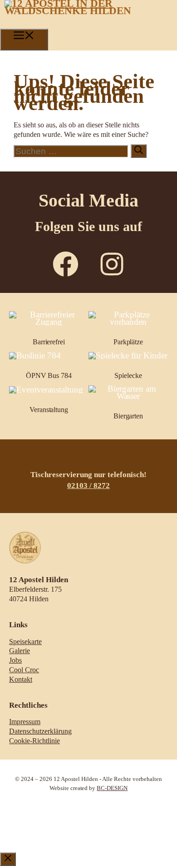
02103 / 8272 (88, 485)
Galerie (19, 651)
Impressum (24, 721)
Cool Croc (24, 670)
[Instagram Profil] (112, 264)
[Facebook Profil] (66, 264)
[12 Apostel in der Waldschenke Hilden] (91, 10)
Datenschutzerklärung (40, 731)
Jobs (15, 660)
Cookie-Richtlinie (34, 741)
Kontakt (20, 679)
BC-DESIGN (112, 788)
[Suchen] (139, 151)
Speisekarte (25, 641)
